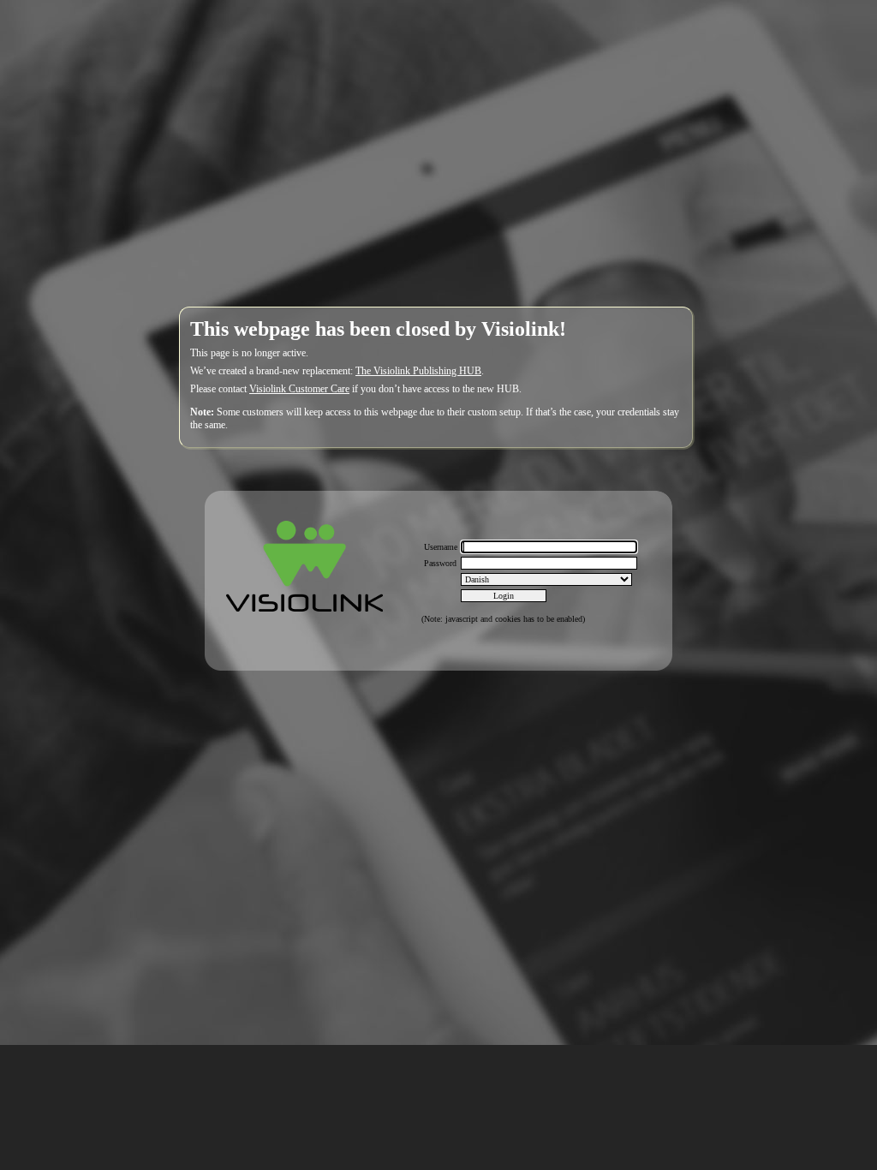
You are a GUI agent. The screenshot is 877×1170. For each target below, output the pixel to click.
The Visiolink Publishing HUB (418, 371)
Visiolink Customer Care (299, 389)
